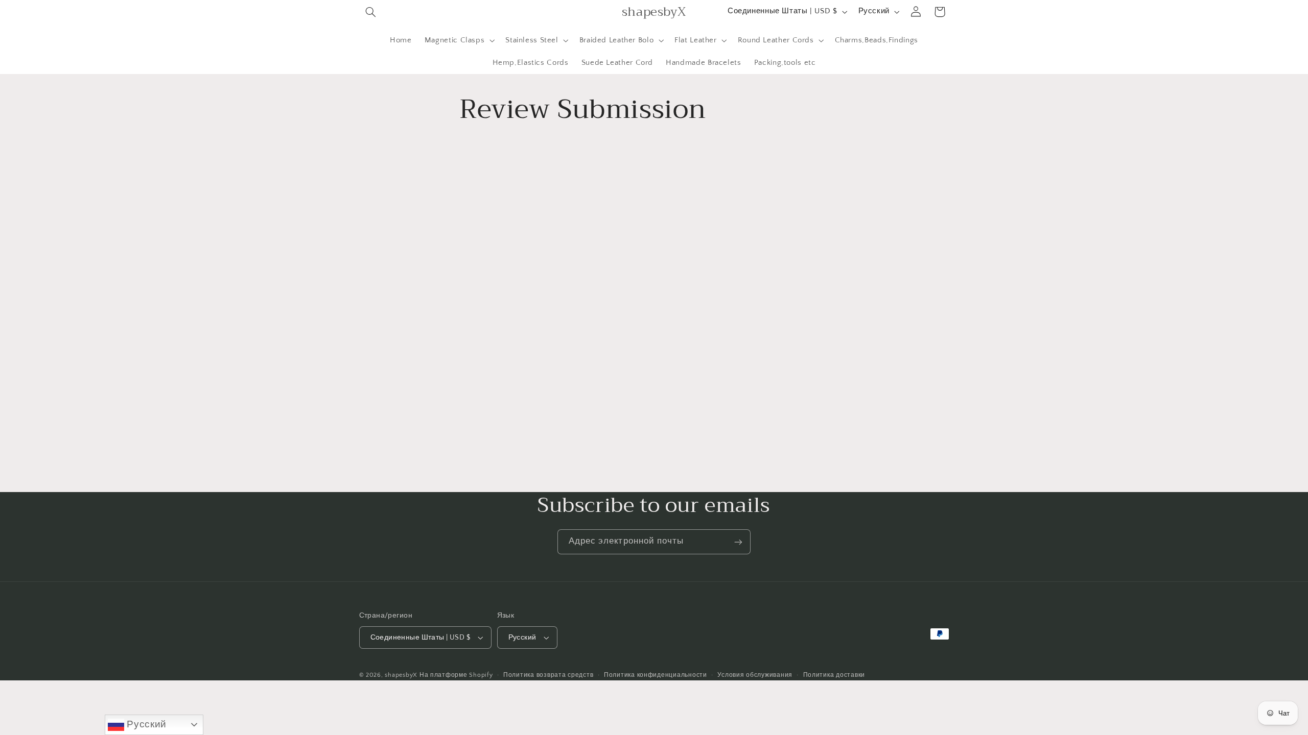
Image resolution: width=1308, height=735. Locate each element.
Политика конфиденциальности (655, 675)
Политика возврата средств (548, 675)
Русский (145, 724)
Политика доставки (834, 675)
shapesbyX (401, 675)
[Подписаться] (738, 541)
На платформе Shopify (456, 675)
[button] (371, 11)
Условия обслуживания (754, 675)
